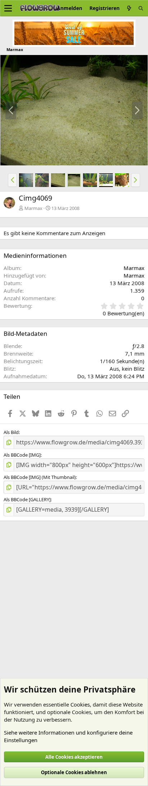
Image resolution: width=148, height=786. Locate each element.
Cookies (80, 704)
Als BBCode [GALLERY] (27, 499)
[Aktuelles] (129, 8)
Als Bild (11, 432)
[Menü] (8, 8)
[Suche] (141, 8)
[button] (12, 180)
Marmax (33, 208)
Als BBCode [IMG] (22, 455)
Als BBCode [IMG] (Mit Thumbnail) (40, 477)
